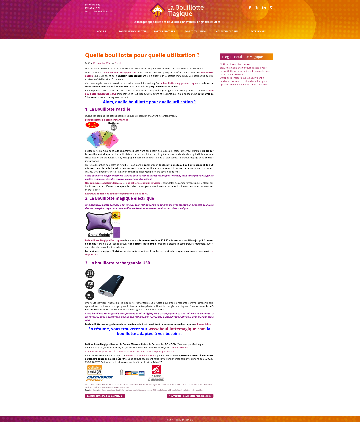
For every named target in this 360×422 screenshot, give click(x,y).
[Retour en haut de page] (350, 414)
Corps (183, 384)
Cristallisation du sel (195, 384)
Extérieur (89, 387)
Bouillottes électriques (129, 384)
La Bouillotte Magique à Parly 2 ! (105, 395)
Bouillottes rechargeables (149, 384)
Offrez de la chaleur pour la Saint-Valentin (242, 77)
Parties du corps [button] (164, 31)
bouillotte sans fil (164, 390)
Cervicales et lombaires (170, 384)
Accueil (101, 31)
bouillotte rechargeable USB (144, 390)
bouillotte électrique (106, 390)
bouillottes (176, 390)
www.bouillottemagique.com (177, 329)
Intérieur (97, 387)
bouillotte (93, 390)
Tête (127, 387)
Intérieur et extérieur (110, 387)
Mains (122, 387)
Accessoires (258, 31)
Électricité (208, 384)
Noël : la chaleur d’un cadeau (235, 64)
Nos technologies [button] (227, 31)
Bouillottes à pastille (110, 384)
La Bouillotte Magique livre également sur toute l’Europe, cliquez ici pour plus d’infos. (130, 351)
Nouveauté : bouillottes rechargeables (190, 395)
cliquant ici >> (203, 324)
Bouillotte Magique (124, 390)
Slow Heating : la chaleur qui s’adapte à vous (243, 67)
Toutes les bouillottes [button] (133, 31)
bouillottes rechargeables (191, 390)
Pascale (118, 63)
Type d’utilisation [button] (196, 31)
